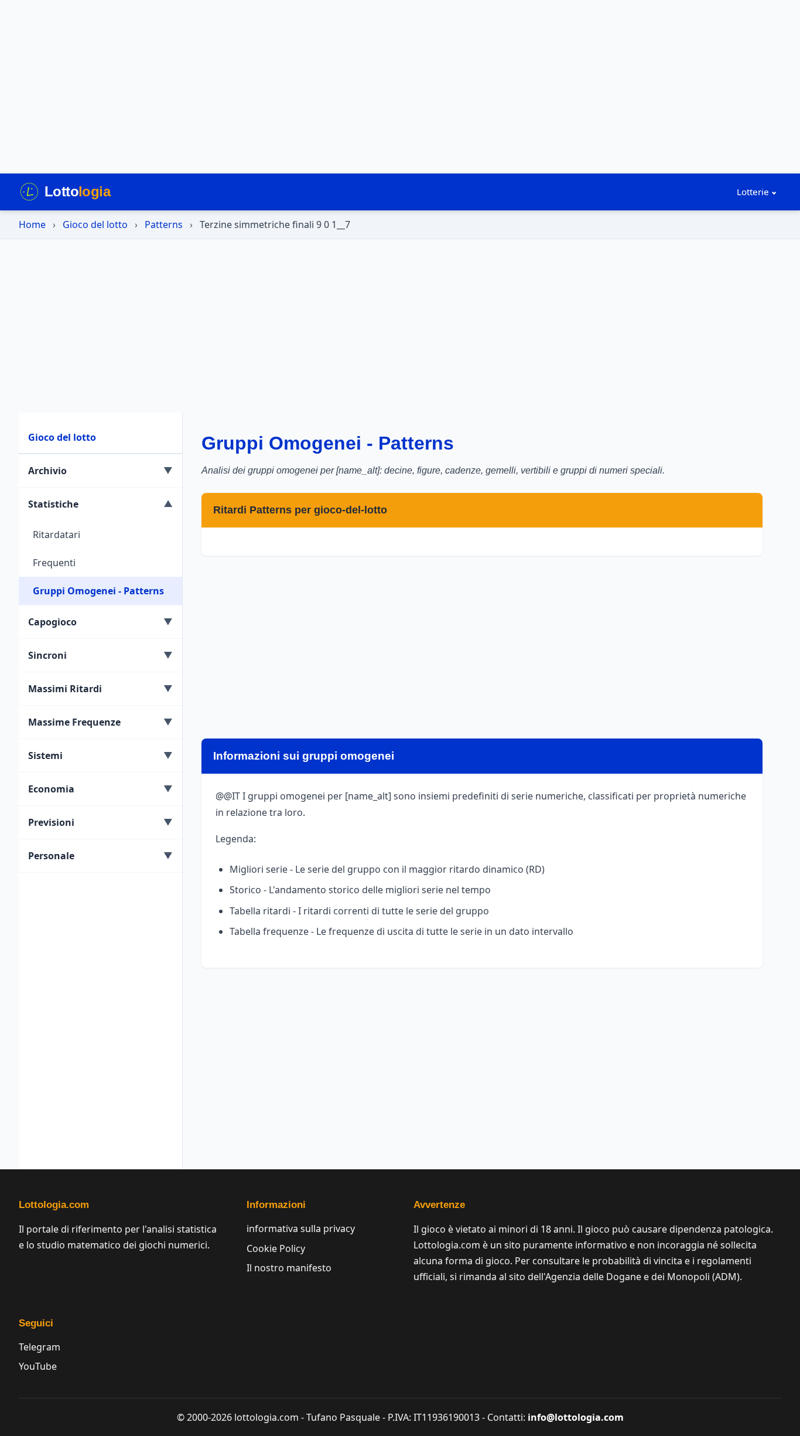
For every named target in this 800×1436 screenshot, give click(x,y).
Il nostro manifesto (289, 1267)
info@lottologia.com (576, 1417)
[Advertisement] (400, 87)
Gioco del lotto (95, 224)
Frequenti (54, 562)
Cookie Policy (276, 1248)
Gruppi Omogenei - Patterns (98, 590)
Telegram (39, 1346)
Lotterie (753, 192)
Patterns (164, 224)
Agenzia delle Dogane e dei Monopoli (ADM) (642, 1276)
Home (32, 224)
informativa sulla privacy (301, 1228)
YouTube (38, 1366)
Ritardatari (56, 534)
